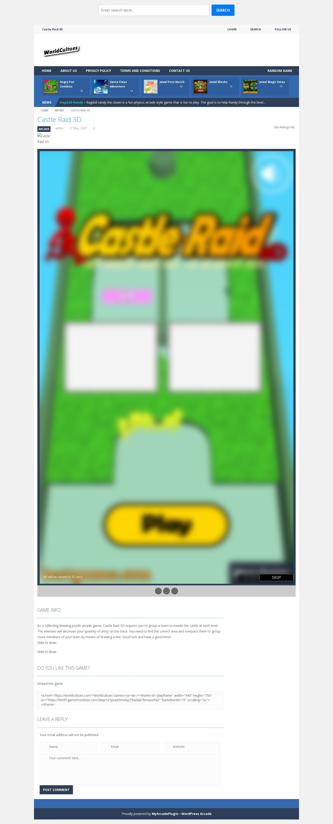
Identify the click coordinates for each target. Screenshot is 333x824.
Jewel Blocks (218, 82)
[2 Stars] (263, 127)
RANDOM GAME (279, 70)
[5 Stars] (272, 127)
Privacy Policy (98, 70)
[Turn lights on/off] (158, 591)
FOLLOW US (283, 29)
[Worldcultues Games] (60, 50)
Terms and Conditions (140, 70)
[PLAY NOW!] (51, 86)
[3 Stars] (266, 127)
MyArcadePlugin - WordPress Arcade (182, 814)
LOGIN (231, 29)
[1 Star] (260, 127)
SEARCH (255, 29)
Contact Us (179, 70)
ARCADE (59, 110)
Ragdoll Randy (71, 102)
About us (68, 70)
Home (46, 70)
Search (223, 10)
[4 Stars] (269, 127)
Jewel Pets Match (172, 82)
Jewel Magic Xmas (272, 82)
